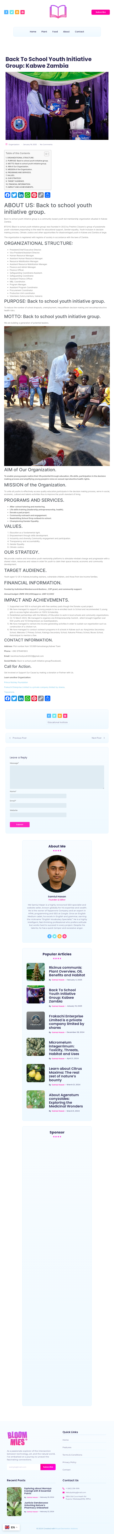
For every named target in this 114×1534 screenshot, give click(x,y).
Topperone (9, 692)
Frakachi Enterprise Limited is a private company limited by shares (34, 687)
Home (33, 31)
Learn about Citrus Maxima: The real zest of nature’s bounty (65, 1074)
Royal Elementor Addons (66, 1528)
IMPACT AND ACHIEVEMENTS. (21, 187)
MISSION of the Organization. (20, 169)
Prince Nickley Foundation (16, 682)
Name (13, 791)
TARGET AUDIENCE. (16, 181)
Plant (44, 31)
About (66, 31)
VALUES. (11, 175)
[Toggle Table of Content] (45, 154)
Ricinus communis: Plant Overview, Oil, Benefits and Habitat (67, 971)
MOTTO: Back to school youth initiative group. (27, 164)
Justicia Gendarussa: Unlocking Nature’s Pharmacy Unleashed (36, 1505)
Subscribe (48, 1467)
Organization (14, 144)
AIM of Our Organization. (18, 166)
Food (55, 31)
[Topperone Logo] (58, 11)
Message (14, 763)
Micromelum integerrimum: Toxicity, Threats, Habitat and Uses (64, 1048)
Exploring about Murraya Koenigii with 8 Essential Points (37, 1491)
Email (13, 801)
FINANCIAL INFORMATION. (20, 184)
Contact (79, 31)
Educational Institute (58, 722)
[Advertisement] (57, 1269)
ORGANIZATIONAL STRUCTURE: (20, 158)
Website (14, 810)
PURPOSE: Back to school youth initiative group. (28, 161)
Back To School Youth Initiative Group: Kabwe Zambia (62, 995)
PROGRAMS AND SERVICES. (19, 172)
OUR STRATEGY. (15, 178)
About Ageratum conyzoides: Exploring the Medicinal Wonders (66, 1100)
